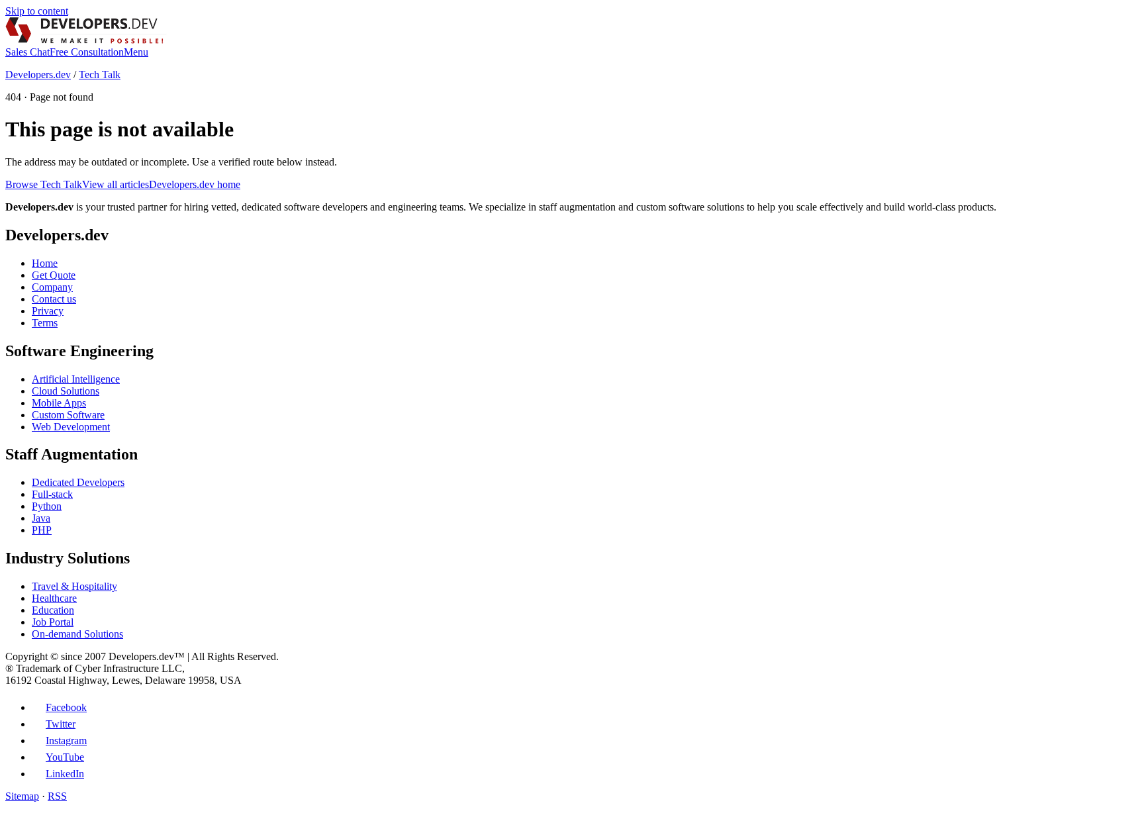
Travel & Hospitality (74, 586)
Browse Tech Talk (43, 184)
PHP (42, 530)
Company (52, 287)
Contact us (54, 299)
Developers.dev (38, 74)
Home (45, 263)
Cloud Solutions (65, 391)
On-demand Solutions (77, 634)
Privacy (48, 310)
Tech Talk (99, 74)
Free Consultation (87, 52)
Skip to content (36, 11)
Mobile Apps (59, 402)
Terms (45, 322)
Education (53, 610)
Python (47, 506)
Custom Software (68, 414)
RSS (57, 796)
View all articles (115, 184)
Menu (136, 52)
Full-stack (52, 494)
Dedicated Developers (78, 482)
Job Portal (52, 622)
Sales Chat (27, 52)
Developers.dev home (194, 184)
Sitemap (22, 796)
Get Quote (53, 275)
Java (41, 518)
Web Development (71, 426)
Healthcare (54, 598)
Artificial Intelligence (76, 379)
